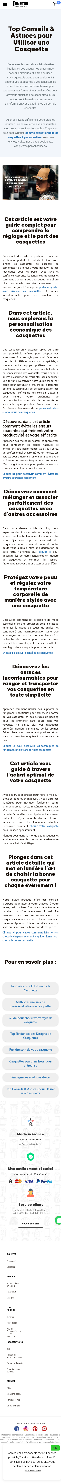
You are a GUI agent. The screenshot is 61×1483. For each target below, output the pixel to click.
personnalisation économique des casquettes (30, 410)
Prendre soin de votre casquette (30, 1049)
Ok (55, 1448)
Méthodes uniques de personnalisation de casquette (30, 1004)
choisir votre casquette (44, 826)
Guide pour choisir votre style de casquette (30, 1020)
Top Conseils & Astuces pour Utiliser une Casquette (30, 1091)
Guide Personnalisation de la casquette (10, 1332)
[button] (30, 988)
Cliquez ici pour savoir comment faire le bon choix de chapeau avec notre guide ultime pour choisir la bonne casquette (30, 936)
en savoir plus (33, 1470)
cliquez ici (45, 551)
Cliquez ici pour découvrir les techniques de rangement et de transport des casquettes (30, 747)
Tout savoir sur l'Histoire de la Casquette (30, 988)
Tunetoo (10, 1317)
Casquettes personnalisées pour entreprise (30, 1063)
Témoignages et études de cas (30, 1077)
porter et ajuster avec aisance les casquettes (30, 289)
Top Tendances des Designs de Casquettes (30, 1036)
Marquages (10, 1323)
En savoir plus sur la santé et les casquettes (28, 652)
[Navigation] (5, 4)
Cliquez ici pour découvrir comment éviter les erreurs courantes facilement (30, 475)
